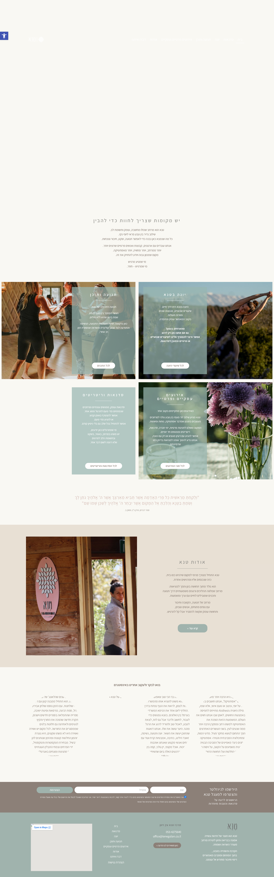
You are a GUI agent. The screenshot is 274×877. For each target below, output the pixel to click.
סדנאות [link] (228, 39)
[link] (4, 36)
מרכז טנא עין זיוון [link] (170, 825)
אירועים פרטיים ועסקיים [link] (176, 39)
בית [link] (240, 39)
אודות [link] (153, 39)
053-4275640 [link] (173, 832)
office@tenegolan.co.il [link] (167, 836)
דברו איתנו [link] (139, 39)
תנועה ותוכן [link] (203, 39)
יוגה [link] (217, 39)
